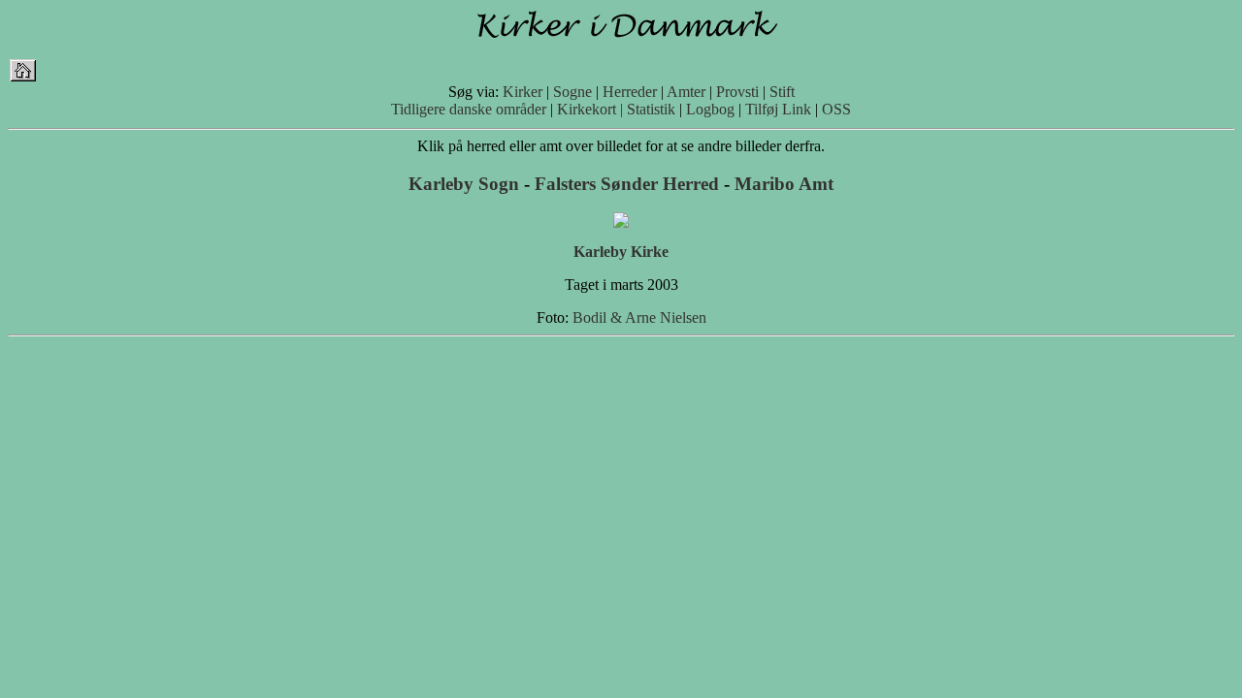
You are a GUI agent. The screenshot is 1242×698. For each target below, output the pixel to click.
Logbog (710, 109)
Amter (686, 91)
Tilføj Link (778, 109)
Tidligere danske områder (468, 109)
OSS (836, 109)
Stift (782, 91)
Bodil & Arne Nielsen (639, 317)
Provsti (737, 91)
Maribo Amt (784, 184)
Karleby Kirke (621, 251)
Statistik (651, 109)
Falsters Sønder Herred (627, 184)
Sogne (572, 91)
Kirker (522, 91)
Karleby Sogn (464, 184)
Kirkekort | (590, 109)
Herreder (630, 91)
